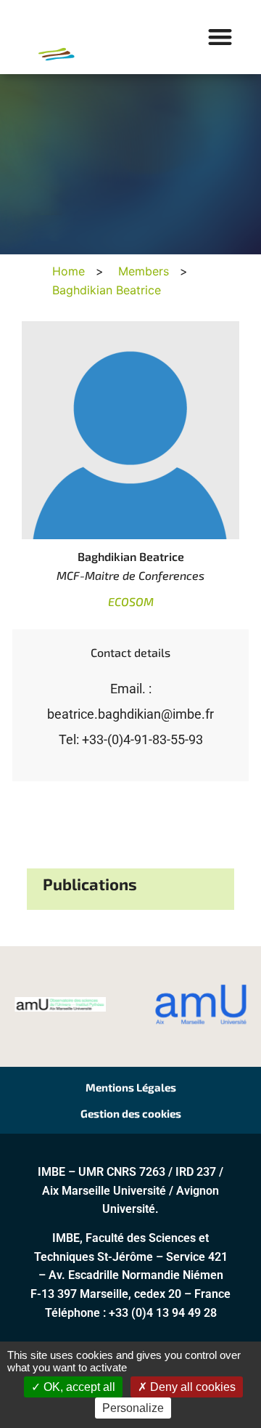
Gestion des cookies (130, 1113)
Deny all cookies (191, 1387)
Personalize (133, 1408)
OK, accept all (78, 1387)
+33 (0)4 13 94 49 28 (163, 1313)
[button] (221, 37)
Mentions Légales (131, 1087)
